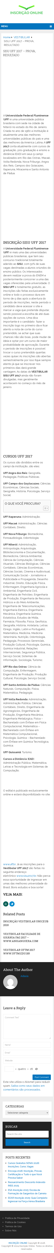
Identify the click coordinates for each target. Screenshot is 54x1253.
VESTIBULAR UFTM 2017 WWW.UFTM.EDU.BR (19, 951)
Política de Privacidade (17, 1218)
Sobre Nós (10, 1230)
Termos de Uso (13, 1226)
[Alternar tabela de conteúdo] (44, 508)
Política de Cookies (15, 1222)
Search (27, 1142)
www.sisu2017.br (26, 875)
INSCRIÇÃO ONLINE (18, 1243)
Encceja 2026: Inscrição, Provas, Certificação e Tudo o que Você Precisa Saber (25, 1174)
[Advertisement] (27, 85)
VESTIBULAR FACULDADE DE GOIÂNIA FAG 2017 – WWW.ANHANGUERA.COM (21, 937)
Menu (4, 26)
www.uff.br (9, 864)
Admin (24, 975)
